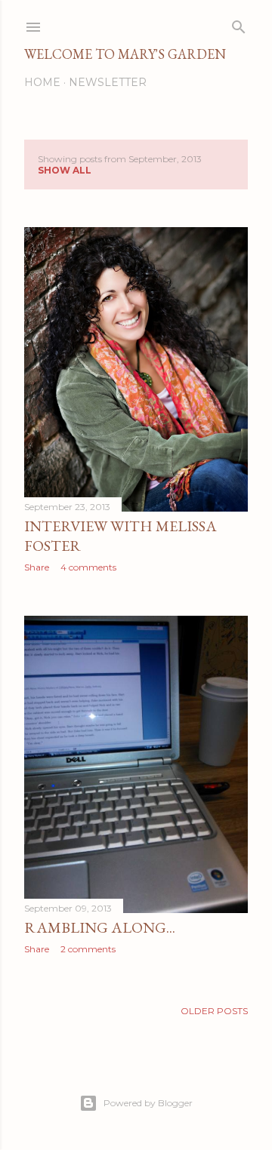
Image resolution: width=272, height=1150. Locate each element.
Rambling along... (99, 927)
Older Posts (214, 1010)
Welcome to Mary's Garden (125, 54)
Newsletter (108, 82)
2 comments (88, 949)
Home (42, 82)
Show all (64, 170)
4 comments (88, 567)
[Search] (239, 23)
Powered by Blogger (148, 1102)
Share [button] (36, 567)
